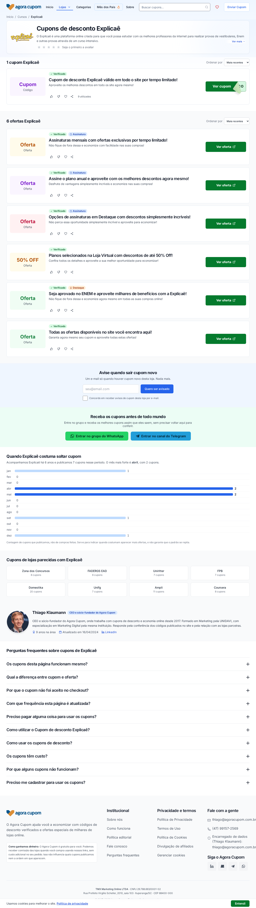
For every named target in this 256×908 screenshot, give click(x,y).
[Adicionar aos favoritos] (65, 96)
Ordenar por (214, 62)
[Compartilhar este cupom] (72, 96)
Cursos (22, 16)
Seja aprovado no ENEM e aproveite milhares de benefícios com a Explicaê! (117, 293)
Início (9, 16)
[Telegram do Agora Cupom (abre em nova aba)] (232, 866)
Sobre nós (114, 819)
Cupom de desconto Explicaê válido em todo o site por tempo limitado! (113, 79)
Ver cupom (222, 86)
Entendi (240, 903)
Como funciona (118, 828)
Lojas (62, 7)
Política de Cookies (172, 837)
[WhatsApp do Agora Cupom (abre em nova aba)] (243, 866)
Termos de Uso (169, 828)
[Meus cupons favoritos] (217, 7)
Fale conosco (117, 846)
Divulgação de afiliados (175, 846)
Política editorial (119, 837)
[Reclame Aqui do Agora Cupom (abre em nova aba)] (222, 866)
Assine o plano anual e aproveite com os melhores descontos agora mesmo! (119, 178)
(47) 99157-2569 (225, 828)
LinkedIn (111, 632)
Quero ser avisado (157, 389)
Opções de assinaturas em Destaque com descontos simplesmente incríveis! (119, 216)
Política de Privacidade (174, 819)
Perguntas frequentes (123, 855)
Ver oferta (223, 146)
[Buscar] (206, 7)
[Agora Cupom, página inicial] (23, 7)
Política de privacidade (72, 903)
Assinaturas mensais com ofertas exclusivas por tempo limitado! (108, 140)
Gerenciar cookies (171, 855)
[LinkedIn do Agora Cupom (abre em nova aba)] (211, 866)
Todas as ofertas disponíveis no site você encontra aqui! (100, 332)
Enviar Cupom (236, 7)
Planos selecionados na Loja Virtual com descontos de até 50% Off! (111, 255)
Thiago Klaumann (49, 612)
